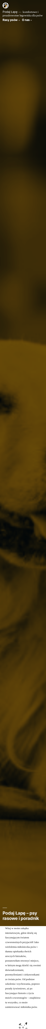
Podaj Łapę (10, 12)
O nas (26, 20)
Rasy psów (10, 20)
